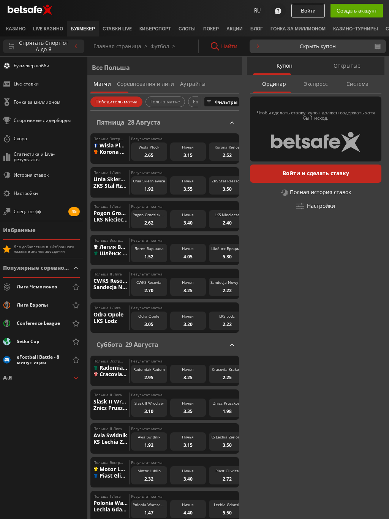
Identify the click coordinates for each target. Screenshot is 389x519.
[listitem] (15, 28)
